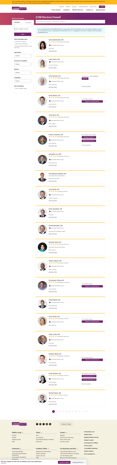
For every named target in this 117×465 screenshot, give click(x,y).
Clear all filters (29, 22)
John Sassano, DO (55, 76)
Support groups (16, 439)
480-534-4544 (53, 234)
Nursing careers (64, 441)
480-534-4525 (53, 404)
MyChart (61, 6)
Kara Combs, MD (54, 316)
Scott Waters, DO (54, 95)
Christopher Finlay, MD (56, 280)
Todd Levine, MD (54, 334)
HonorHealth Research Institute (45, 439)
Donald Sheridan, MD (56, 225)
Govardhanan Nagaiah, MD (57, 173)
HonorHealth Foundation (19, 457)
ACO (37, 435)
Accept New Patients (20, 41)
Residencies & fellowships (43, 451)
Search (102, 6)
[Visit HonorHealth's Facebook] (37, 424)
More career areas (65, 439)
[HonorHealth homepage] (19, 9)
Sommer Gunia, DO (55, 242)
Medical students (41, 453)
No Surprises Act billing (91, 442)
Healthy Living (16, 432)
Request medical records (91, 437)
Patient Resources (83, 6)
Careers (62, 432)
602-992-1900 (53, 87)
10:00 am (85, 78)
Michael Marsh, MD (55, 393)
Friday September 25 (89, 376)
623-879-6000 (53, 308)
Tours (13, 441)
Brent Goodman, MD (55, 209)
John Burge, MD (54, 189)
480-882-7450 (53, 51)
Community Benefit (17, 451)
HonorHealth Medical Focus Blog (69, 453)
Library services (40, 455)
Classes (14, 437)
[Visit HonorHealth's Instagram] (40, 424)
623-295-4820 (53, 365)
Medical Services (77, 10)
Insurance (74, 6)
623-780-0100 (53, 165)
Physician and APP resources (68, 457)
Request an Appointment (92, 101)
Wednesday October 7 (89, 140)
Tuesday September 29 (89, 379)
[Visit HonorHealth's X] (44, 424)
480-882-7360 (53, 384)
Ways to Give (93, 6)
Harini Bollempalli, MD (56, 39)
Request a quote (89, 440)
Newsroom (39, 441)
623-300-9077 (53, 345)
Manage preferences (77, 462)
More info (3, 463)
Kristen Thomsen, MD (56, 134)
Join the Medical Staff (66, 455)
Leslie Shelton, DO (55, 373)
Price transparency (89, 454)
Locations (66, 10)
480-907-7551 (53, 126)
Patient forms (88, 434)
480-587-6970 (53, 200)
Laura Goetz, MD (54, 59)
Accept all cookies (64, 462)
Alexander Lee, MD (55, 154)
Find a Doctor (56, 10)
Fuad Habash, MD (54, 300)
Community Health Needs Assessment (19, 454)
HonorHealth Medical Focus (68, 451)
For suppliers (39, 437)
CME (37, 457)
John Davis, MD (54, 115)
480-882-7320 (53, 145)
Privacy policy (88, 445)
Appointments (100, 10)
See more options (86, 86)
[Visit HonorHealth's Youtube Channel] (47, 424)
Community (15, 448)
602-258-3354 (53, 217)
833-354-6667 (53, 67)
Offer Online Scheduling (21, 43)
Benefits (62, 435)
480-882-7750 (53, 272)
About (38, 432)
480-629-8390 (53, 252)
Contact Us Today (66, 424)
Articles (14, 435)
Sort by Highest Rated (21, 88)
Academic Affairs (41, 448)
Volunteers (15, 459)
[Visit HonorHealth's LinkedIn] (50, 424)
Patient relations (89, 451)
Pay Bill (68, 6)
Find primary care (89, 431)
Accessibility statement (91, 448)
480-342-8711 (52, 106)
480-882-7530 (53, 291)
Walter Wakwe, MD (55, 260)
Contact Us (89, 10)
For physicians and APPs (68, 448)
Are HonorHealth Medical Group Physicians (23, 47)
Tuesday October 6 (89, 137)
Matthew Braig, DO (55, 354)
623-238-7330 (53, 181)
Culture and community (66, 437)
